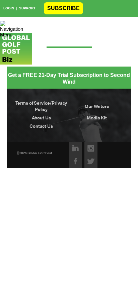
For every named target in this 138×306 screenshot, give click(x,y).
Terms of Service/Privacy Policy (41, 106)
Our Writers (97, 106)
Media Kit (97, 117)
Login (8, 8)
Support (27, 8)
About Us (41, 117)
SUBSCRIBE (63, 8)
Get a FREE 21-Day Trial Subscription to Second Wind (69, 78)
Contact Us (41, 126)
